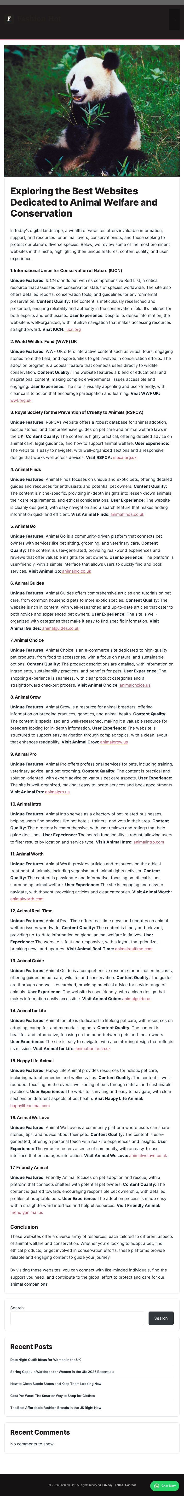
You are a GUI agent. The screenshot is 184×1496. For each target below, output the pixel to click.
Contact (130, 1485)
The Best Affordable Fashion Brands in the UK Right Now (56, 1408)
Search (17, 1308)
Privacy (107, 1485)
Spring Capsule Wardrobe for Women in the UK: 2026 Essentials (62, 1372)
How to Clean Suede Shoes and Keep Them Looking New (56, 1384)
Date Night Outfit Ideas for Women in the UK (45, 1360)
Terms (119, 1485)
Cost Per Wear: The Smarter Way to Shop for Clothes (52, 1396)
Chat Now (168, 1486)
